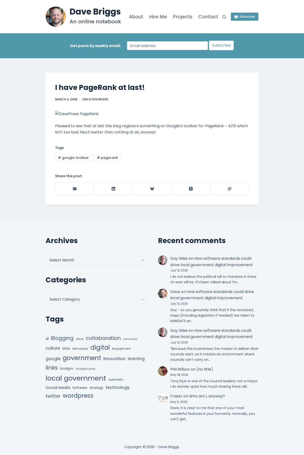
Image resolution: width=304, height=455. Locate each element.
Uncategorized (95, 99)
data (66, 348)
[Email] (74, 189)
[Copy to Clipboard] (229, 189)
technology (118, 387)
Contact (208, 16)
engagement (121, 349)
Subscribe (247, 16)
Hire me (158, 16)
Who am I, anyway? (207, 396)
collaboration (103, 338)
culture (53, 348)
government (82, 357)
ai (47, 338)
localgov (67, 368)
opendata (115, 379)
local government (76, 378)
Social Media (58, 387)
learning (136, 359)
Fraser (176, 396)
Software (79, 387)
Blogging (62, 338)
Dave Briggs (95, 11)
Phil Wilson (180, 369)
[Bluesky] (152, 189)
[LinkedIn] (113, 189)
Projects (182, 16)
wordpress (78, 395)
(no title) (204, 369)
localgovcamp (85, 369)
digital (100, 347)
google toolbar (73, 157)
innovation (114, 359)
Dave (175, 291)
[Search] (224, 17)
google (53, 359)
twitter (53, 396)
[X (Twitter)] (190, 189)
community (130, 339)
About (136, 16)
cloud (80, 339)
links (52, 368)
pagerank (107, 157)
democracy (80, 349)
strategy (97, 388)
